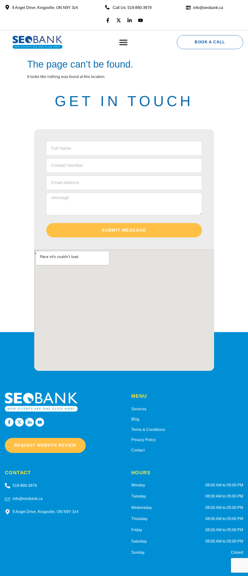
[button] (123, 42)
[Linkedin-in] (129, 20)
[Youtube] (140, 20)
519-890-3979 (25, 485)
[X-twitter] (119, 20)
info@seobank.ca (208, 8)
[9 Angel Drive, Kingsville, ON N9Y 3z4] (7, 511)
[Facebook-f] (108, 20)
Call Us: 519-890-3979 (132, 8)
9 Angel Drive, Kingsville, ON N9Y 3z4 (45, 512)
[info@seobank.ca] (7, 498)
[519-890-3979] (7, 485)
